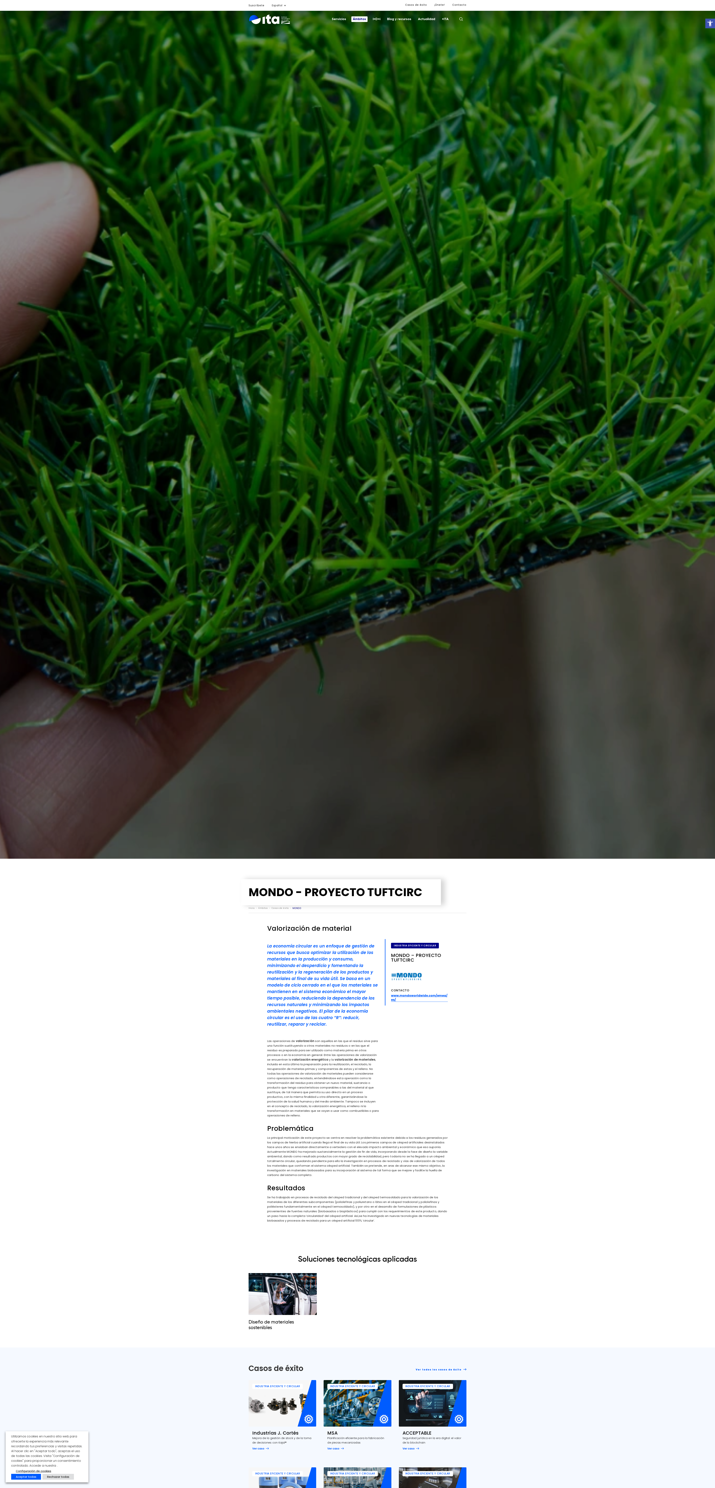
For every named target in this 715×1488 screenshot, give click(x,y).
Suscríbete (256, 5)
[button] (710, 23)
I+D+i (376, 19)
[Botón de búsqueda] (461, 19)
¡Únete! (439, 5)
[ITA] (269, 24)
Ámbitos (359, 19)
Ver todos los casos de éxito (439, 1369)
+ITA (445, 19)
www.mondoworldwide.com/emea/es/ (419, 998)
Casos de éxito (416, 5)
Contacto (459, 5)
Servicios (339, 19)
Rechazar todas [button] (58, 1477)
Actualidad (426, 19)
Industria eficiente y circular (415, 945)
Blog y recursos (399, 19)
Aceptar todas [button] (26, 1477)
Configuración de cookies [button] (33, 1471)
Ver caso (258, 1448)
